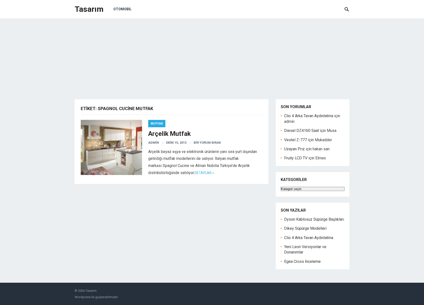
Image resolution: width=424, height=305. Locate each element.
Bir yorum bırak (207, 142)
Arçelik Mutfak (169, 133)
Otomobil (122, 9)
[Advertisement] (212, 55)
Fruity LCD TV (295, 158)
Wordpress (83, 297)
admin (153, 142)
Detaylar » (204, 173)
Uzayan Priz (294, 149)
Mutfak (157, 123)
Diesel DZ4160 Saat (301, 130)
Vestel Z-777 (295, 140)
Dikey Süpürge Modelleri (305, 228)
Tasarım (89, 9)
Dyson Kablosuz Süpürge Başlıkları (314, 219)
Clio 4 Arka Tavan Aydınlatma (308, 116)
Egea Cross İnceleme (302, 261)
